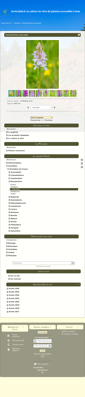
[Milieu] (82, 163)
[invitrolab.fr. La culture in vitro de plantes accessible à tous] (42, 11)
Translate (48, 120)
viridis (13, 194)
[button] (10, 64)
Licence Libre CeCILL (52, 383)
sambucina (15, 191)
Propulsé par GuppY (26, 381)
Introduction (12, 240)
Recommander (18, 340)
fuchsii (13, 185)
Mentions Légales (16, 349)
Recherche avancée (43, 266)
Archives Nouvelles (56, 284)
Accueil (17, 23)
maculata (16, 189)
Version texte (17, 344)
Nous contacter (16, 335)
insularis (14, 187)
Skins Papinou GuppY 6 (33, 383)
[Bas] (82, 167)
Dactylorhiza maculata (17, 35)
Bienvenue (11, 129)
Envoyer (42, 350)
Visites (72, 327)
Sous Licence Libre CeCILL (55, 381)
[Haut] (82, 160)
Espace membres (42, 327)
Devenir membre (42, 332)
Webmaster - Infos (15, 328)
